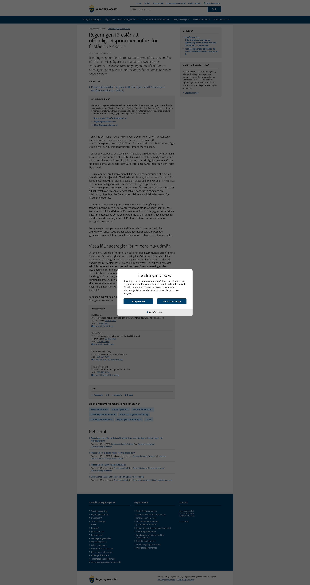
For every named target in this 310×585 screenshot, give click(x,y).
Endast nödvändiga (172, 301)
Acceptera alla (138, 301)
